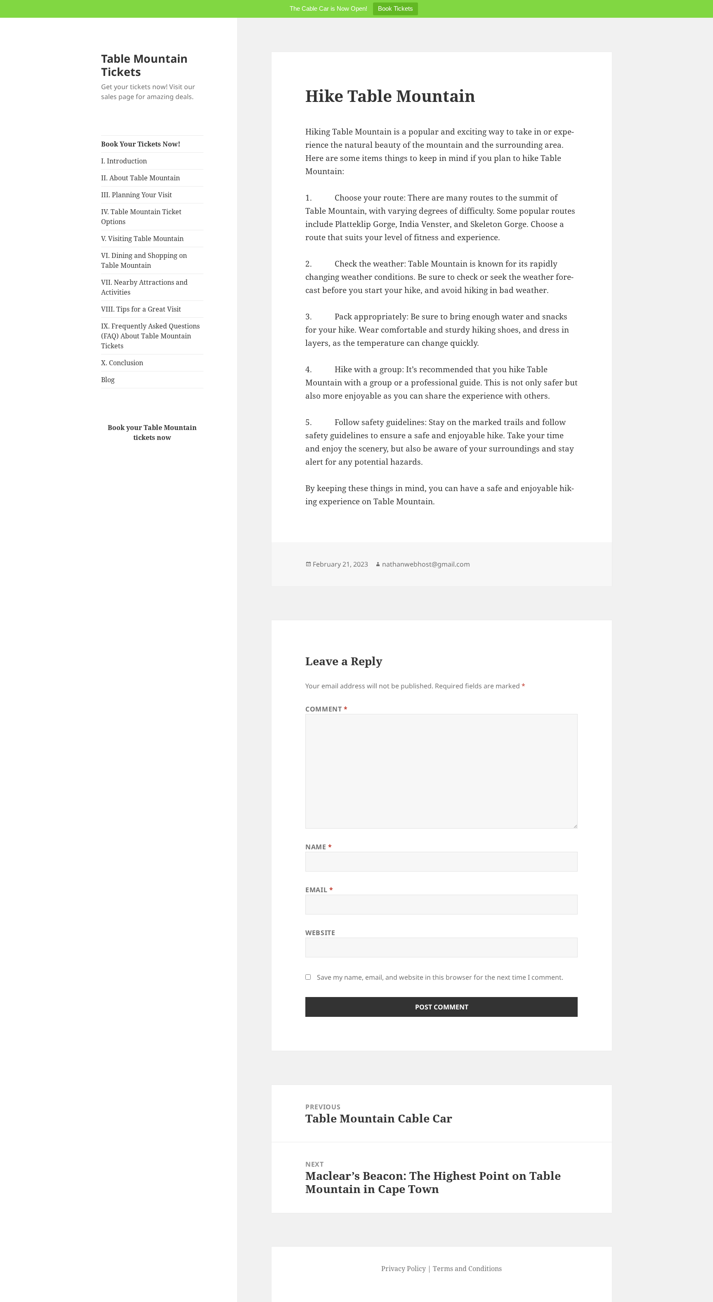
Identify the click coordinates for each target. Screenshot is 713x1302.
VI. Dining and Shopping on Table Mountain (144, 260)
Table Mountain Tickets (144, 65)
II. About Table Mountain (140, 177)
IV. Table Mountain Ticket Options (141, 216)
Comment (326, 709)
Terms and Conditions (467, 1268)
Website (320, 932)
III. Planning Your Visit (136, 194)
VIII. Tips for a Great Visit (141, 309)
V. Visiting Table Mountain (142, 238)
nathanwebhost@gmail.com (426, 564)
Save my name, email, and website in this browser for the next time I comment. (440, 977)
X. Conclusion (122, 362)
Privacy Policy (403, 1268)
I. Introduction (124, 160)
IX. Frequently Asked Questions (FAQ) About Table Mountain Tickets (150, 335)
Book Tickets (395, 8)
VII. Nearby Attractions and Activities (144, 287)
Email (319, 889)
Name (318, 846)
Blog (108, 379)
